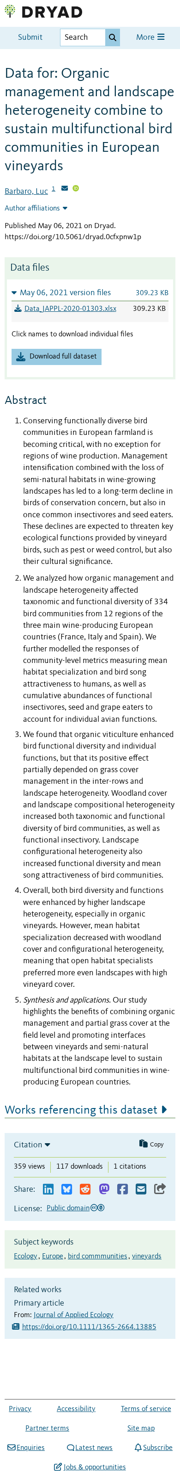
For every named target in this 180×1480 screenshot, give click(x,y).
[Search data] (112, 37)
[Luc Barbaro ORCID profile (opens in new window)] (75, 189)
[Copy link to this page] (160, 1189)
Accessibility (76, 1409)
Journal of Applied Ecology (74, 1315)
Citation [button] (28, 1145)
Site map (141, 1428)
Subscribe (158, 1448)
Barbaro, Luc (26, 191)
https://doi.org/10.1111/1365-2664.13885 (89, 1327)
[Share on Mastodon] (104, 1189)
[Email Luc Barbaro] (64, 189)
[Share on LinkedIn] (48, 1189)
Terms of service (146, 1409)
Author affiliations (32, 208)
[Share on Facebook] (122, 1189)
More (146, 38)
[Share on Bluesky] (66, 1189)
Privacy (20, 1409)
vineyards (147, 1256)
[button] (90, 292)
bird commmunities (97, 1256)
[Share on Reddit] (85, 1189)
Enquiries (31, 1448)
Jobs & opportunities (95, 1467)
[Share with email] (141, 1189)
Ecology (25, 1256)
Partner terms (47, 1428)
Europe (52, 1256)
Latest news (94, 1448)
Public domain (68, 1208)
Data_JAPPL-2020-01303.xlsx (70, 309)
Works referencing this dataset (81, 1110)
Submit (30, 38)
